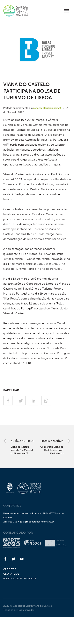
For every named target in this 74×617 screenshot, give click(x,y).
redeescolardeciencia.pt (47, 108)
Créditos (9, 569)
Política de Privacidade (19, 578)
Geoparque (11, 573)
